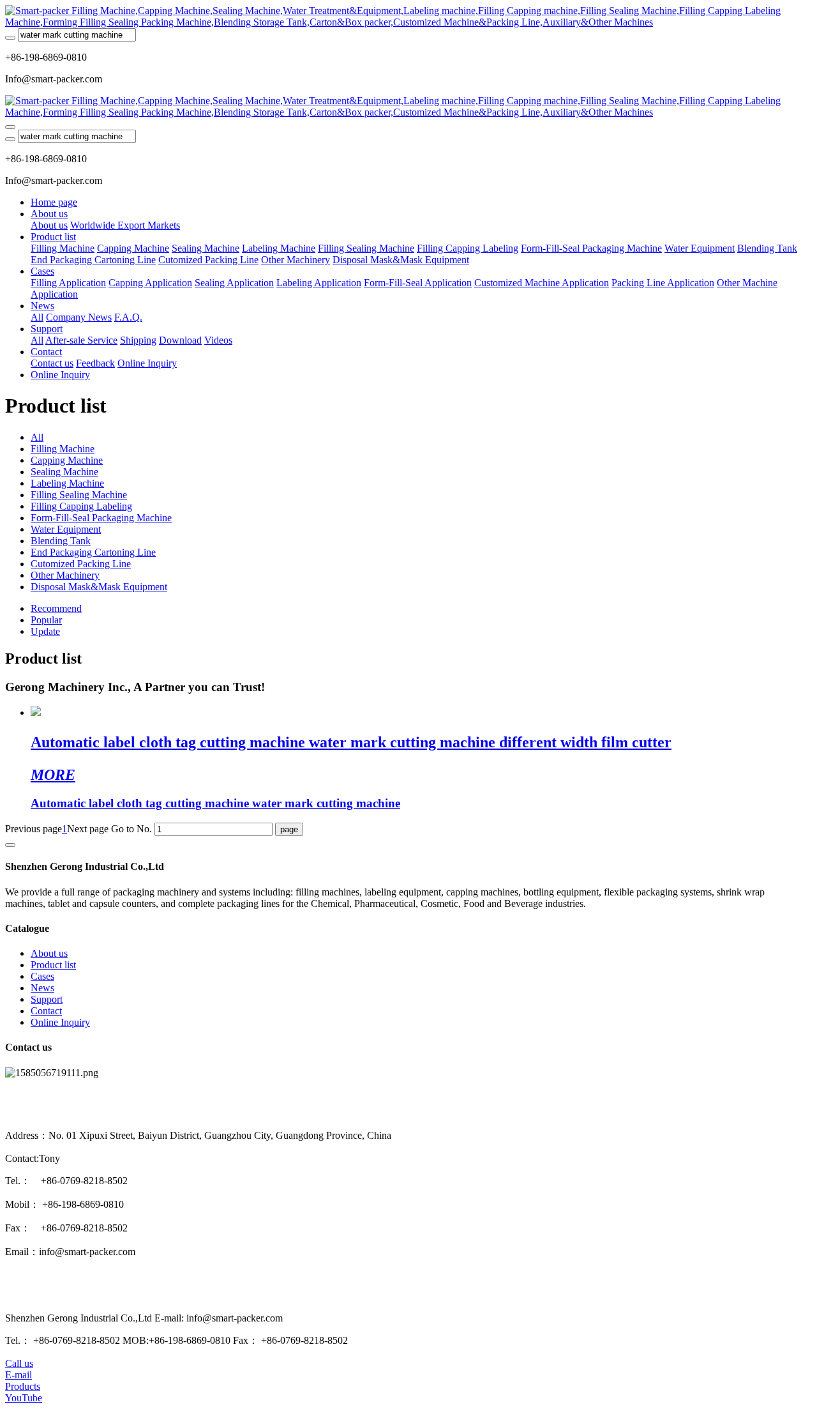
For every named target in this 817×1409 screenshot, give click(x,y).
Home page (54, 202)
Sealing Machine (64, 471)
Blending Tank (61, 540)
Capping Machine (67, 460)
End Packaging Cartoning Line (93, 552)
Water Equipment (66, 529)
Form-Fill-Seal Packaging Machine (101, 517)
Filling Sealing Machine (79, 494)
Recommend (56, 608)
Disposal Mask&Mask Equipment (99, 586)
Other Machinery (65, 575)
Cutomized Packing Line (81, 563)
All (37, 317)
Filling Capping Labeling (81, 506)
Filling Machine (62, 448)
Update (45, 631)
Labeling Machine (67, 483)
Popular (46, 619)
